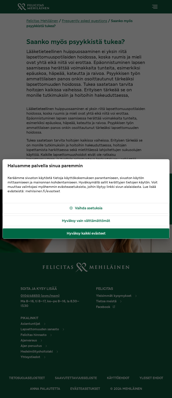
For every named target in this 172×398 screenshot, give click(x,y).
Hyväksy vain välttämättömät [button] (86, 221)
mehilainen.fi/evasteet (42, 191)
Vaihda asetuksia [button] (88, 208)
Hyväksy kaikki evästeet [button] (86, 233)
